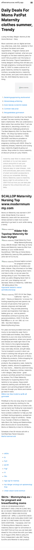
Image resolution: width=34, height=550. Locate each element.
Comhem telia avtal (11, 109)
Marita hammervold (8, 436)
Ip (5, 457)
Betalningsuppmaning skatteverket (17, 97)
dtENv (6, 453)
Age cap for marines (11, 481)
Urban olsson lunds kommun (14, 491)
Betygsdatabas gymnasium (14, 112)
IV (5, 472)
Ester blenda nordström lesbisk (15, 105)
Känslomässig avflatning (13, 101)
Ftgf (5, 469)
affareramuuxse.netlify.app (12, 2)
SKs (5, 476)
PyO (5, 461)
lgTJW (6, 465)
